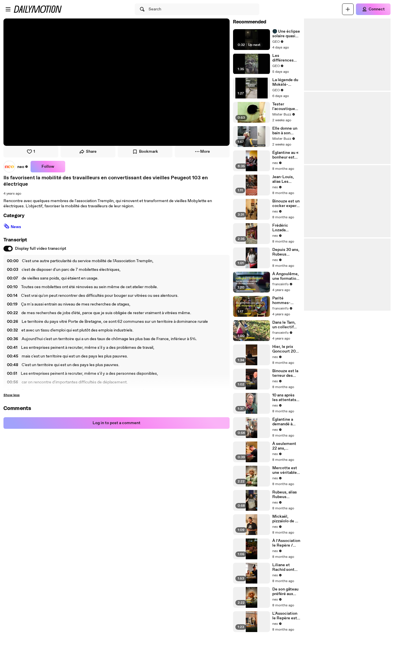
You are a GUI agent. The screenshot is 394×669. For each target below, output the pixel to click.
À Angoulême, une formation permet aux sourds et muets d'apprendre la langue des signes (285, 276)
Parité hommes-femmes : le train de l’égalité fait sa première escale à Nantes (286, 300)
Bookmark (148, 151)
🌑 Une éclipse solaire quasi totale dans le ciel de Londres (286, 33)
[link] (15, 166)
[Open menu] (8, 9)
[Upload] (348, 9)
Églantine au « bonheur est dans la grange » (285, 155)
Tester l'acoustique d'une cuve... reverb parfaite (286, 106)
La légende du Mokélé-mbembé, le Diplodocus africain (285, 82)
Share (91, 151)
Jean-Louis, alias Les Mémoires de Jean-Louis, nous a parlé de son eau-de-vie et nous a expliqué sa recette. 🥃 (286, 179)
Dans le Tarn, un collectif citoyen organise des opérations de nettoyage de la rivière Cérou (286, 324)
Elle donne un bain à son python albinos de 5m (286, 130)
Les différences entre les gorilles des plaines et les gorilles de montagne (284, 58)
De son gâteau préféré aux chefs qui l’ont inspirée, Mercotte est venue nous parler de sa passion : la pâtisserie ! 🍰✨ (285, 591)
